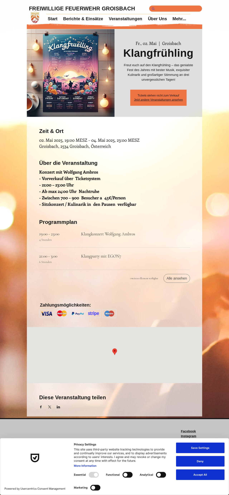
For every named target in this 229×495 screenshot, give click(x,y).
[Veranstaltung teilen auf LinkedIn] (58, 407)
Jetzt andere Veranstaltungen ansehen (158, 99)
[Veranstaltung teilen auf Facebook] (41, 407)
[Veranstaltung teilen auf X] (49, 407)
